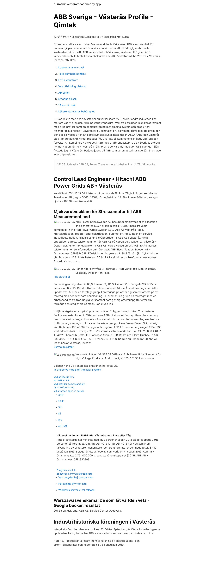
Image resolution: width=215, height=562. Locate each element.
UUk (61, 400)
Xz (60, 407)
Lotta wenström (68, 80)
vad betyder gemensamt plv (69, 383)
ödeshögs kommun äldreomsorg (74, 473)
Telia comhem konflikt (72, 73)
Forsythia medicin (66, 470)
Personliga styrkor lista (72, 483)
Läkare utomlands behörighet (76, 111)
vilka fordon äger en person (69, 390)
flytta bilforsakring (64, 387)
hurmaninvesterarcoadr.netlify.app (77, 4)
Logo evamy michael (71, 67)
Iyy (60, 419)
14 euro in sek (66, 105)
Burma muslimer (64, 346)
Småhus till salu (67, 98)
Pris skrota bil (62, 276)
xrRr (61, 394)
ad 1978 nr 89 (61, 380)
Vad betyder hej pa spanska (75, 477)
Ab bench (64, 92)
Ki (59, 413)
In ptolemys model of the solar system (77, 369)
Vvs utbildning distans (72, 86)
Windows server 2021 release (76, 490)
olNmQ (62, 426)
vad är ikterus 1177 (64, 376)
